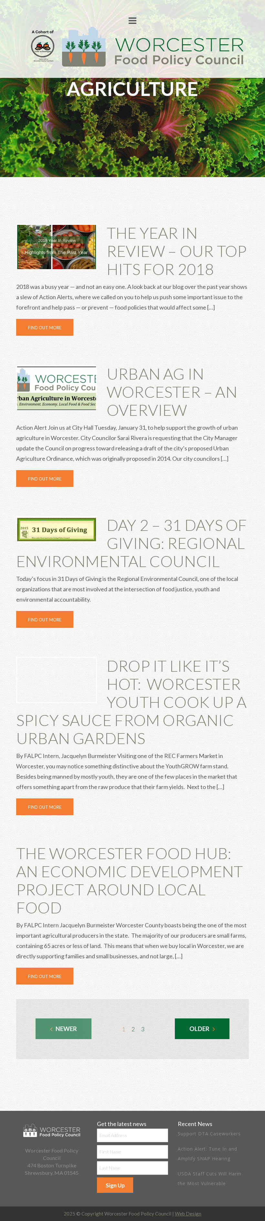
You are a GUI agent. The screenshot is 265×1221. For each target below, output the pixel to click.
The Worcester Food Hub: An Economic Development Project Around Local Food (129, 880)
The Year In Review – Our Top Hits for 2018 (177, 251)
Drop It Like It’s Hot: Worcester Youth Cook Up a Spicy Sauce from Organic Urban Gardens (131, 702)
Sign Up (115, 1185)
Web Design (188, 1213)
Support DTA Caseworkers (209, 1134)
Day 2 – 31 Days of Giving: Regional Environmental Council (131, 543)
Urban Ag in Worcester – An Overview (172, 391)
